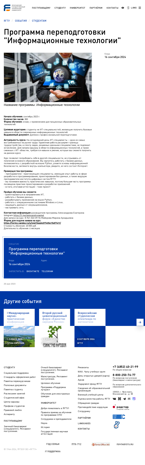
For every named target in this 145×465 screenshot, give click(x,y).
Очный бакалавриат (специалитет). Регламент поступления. (54, 370)
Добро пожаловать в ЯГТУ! (55, 408)
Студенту (60, 8)
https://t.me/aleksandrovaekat (28, 215)
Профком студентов (14, 406)
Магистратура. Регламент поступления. (54, 377)
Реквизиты (83, 367)
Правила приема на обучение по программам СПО (56, 413)
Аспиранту (9, 414)
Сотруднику (84, 411)
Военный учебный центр (90, 394)
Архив (81, 380)
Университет (77, 8)
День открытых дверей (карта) (94, 376)
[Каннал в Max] (134, 398)
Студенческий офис (14, 397)
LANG (133, 7)
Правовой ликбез (13, 410)
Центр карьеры (12, 402)
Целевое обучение (50, 383)
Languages (84, 423)
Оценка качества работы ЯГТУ (94, 399)
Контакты (112, 8)
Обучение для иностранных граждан (55, 394)
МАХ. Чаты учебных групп (91, 371)
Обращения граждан (88, 403)
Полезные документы (15, 385)
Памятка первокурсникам (17, 381)
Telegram (47, 271)
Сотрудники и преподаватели (56, 419)
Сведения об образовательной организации (94, 389)
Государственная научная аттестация (54, 432)
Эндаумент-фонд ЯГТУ (90, 384)
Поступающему (41, 8)
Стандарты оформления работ (20, 377)
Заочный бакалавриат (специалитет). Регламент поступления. (17, 428)
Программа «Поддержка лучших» (53, 388)
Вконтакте (33, 271)
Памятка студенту (13, 389)
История (45, 427)
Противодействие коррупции (93, 407)
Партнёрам (96, 8)
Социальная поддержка (16, 373)
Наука (44, 423)
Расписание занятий (14, 393)
